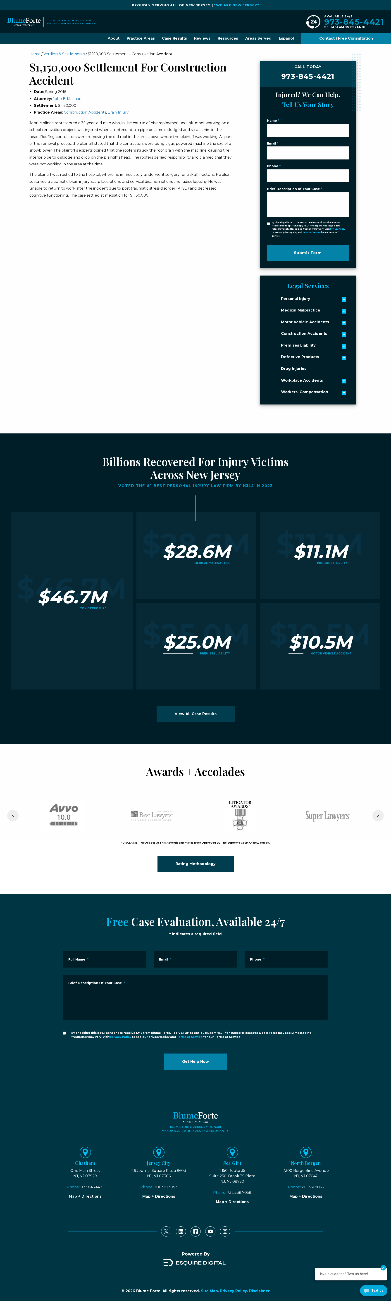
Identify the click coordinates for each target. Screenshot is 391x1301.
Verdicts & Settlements (64, 54)
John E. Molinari (67, 99)
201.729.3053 (165, 1187)
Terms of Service (312, 232)
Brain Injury (118, 112)
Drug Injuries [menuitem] (293, 368)
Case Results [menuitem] (174, 38)
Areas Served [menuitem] (258, 38)
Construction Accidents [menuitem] (304, 333)
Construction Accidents (85, 112)
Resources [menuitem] (228, 38)
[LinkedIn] (181, 1231)
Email (272, 143)
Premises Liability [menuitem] (298, 345)
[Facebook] (196, 1231)
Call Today (307, 73)
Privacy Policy (337, 229)
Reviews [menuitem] (202, 38)
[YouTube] (210, 1231)
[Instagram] (225, 1231)
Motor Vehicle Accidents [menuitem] (305, 322)
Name (273, 121)
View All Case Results (196, 714)
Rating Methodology (196, 864)
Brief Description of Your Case (294, 189)
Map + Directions (85, 1196)
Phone (274, 166)
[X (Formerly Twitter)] (166, 1231)
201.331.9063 (313, 1187)
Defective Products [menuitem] (300, 357)
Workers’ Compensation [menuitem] (304, 392)
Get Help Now (195, 1061)
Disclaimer (259, 1291)
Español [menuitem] (286, 38)
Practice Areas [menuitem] (141, 38)
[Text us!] (373, 1291)
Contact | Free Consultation (346, 38)
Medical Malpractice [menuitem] (300, 310)
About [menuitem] (113, 38)
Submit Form (308, 253)
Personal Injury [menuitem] (295, 299)
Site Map (209, 1291)
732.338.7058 (239, 1192)
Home (35, 54)
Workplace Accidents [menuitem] (302, 380)
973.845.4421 (92, 1187)
